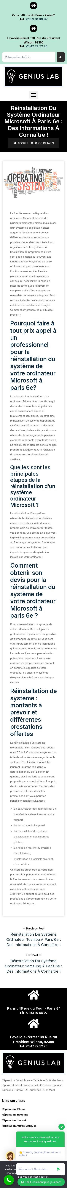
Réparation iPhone (13, 1109)
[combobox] (28, 57)
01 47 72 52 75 (36, 46)
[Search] (61, 57)
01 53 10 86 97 (37, 19)
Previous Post (33, 937)
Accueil (23, 143)
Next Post (33, 963)
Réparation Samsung (15, 1114)
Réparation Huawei (14, 1120)
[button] (33, 95)
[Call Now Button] (9, 1180)
